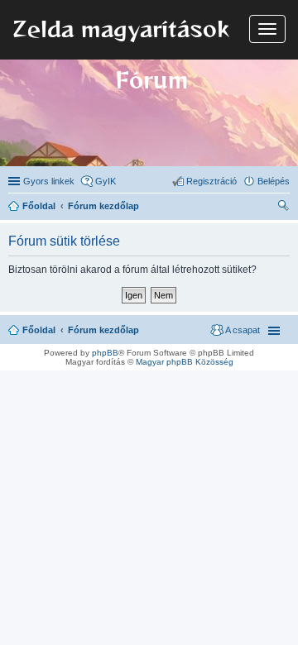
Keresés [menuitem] (283, 207)
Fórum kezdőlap (103, 330)
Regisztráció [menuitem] (211, 181)
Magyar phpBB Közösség (184, 361)
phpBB (105, 352)
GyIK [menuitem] (105, 181)
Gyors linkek (48, 181)
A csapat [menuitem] (242, 330)
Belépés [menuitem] (273, 181)
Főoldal (38, 330)
